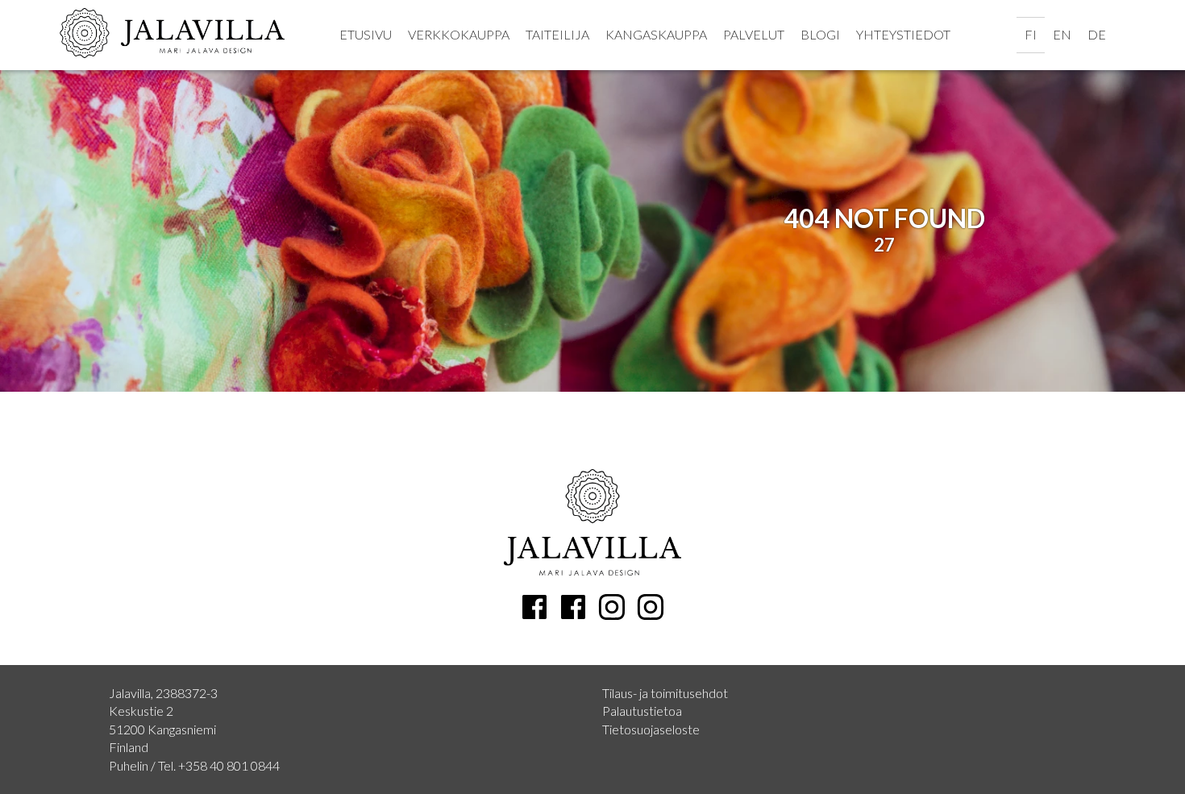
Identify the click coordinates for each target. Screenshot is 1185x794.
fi (1031, 34)
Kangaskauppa (656, 34)
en (1062, 34)
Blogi (820, 34)
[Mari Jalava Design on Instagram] (611, 607)
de (1096, 34)
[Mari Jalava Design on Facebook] (534, 607)
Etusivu (365, 34)
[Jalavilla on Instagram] (650, 607)
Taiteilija (557, 34)
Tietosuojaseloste (651, 729)
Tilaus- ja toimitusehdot (665, 692)
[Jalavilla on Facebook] (573, 607)
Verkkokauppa (458, 34)
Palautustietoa (642, 710)
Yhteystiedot (903, 34)
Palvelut (753, 34)
